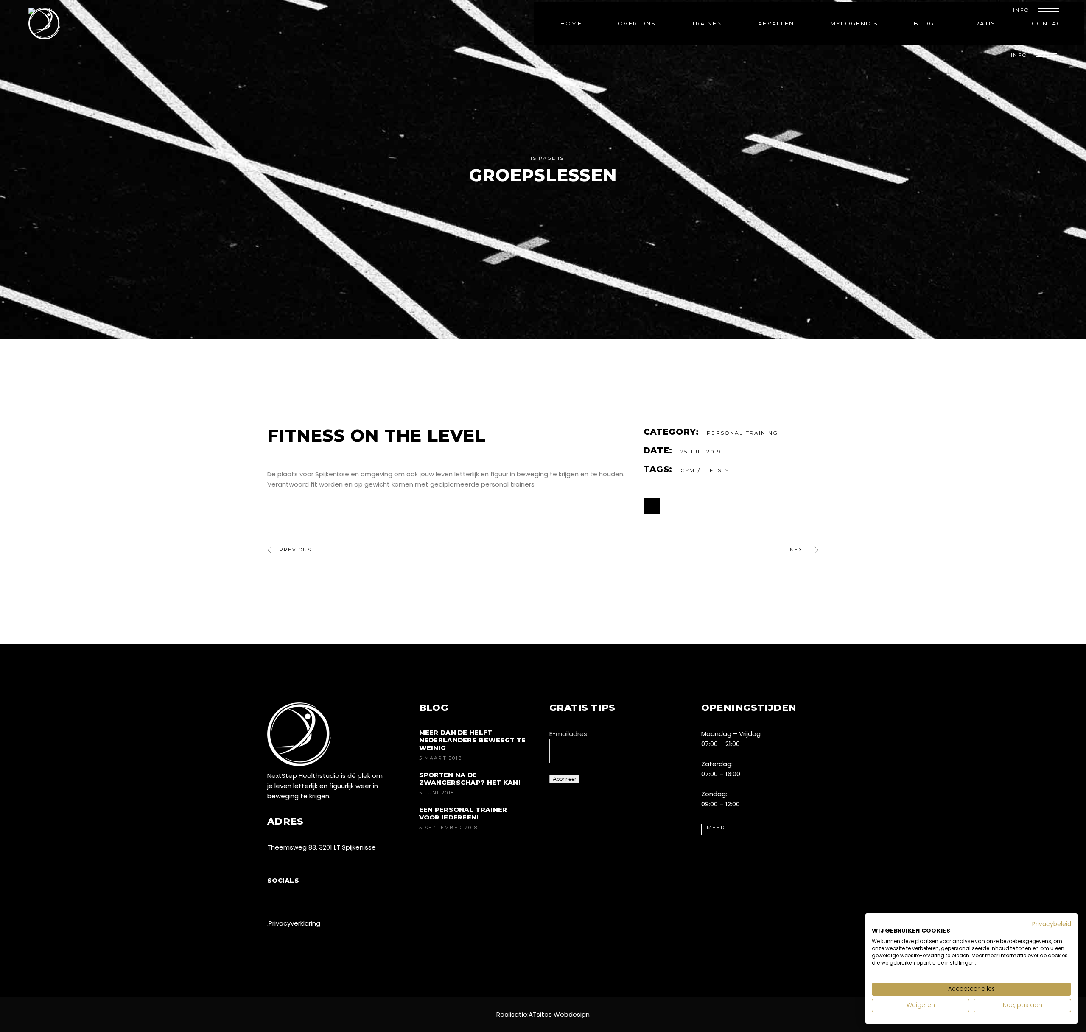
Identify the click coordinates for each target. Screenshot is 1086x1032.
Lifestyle (720, 470)
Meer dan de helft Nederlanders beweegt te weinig (472, 740)
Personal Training (742, 433)
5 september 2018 (448, 828)
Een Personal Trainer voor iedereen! (463, 813)
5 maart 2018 (440, 758)
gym (687, 470)
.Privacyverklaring (293, 923)
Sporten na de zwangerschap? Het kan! (470, 778)
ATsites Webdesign (559, 1014)
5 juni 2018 (437, 793)
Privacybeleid (1051, 924)
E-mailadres (568, 733)
